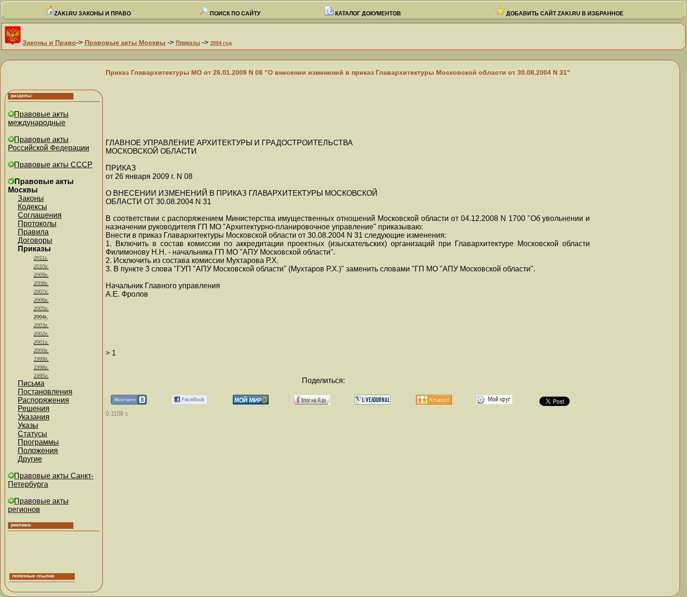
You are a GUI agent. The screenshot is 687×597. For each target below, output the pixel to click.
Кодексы (32, 207)
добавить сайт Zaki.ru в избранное (564, 13)
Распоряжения (43, 400)
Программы (38, 442)
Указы (28, 425)
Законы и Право (49, 42)
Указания (34, 417)
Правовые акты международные (38, 118)
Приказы (188, 43)
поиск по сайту (234, 13)
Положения (38, 451)
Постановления (45, 392)
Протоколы (37, 223)
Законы (31, 198)
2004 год (221, 43)
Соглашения (40, 215)
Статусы (32, 434)
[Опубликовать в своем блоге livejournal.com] (373, 402)
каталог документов (367, 13)
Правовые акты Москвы (125, 42)
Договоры (35, 240)
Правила (33, 232)
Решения (34, 408)
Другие (30, 459)
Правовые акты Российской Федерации (48, 143)
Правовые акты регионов (38, 505)
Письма (31, 383)
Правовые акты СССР (53, 165)
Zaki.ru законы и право (92, 13)
